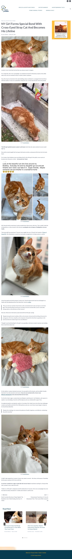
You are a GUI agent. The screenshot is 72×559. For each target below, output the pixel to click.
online (29, 302)
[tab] (22, 537)
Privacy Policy (34, 552)
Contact (44, 552)
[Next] (45, 524)
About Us (28, 552)
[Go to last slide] (4, 524)
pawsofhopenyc (26, 142)
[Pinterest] (70, 1)
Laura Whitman (5, 34)
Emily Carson (31, 531)
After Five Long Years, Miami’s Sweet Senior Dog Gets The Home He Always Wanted (36, 527)
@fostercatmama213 (6, 394)
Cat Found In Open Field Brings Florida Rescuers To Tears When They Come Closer (12, 527)
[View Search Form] (70, 8)
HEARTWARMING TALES (58, 7)
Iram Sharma (8, 531)
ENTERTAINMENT (43, 7)
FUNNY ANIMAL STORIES (35, 10)
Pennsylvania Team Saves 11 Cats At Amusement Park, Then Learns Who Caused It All (37, 497)
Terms (40, 552)
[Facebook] (67, 1)
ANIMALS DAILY (50, 10)
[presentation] (13, 517)
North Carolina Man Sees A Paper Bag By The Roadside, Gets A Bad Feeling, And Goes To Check (12, 497)
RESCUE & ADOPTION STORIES (27, 7)
